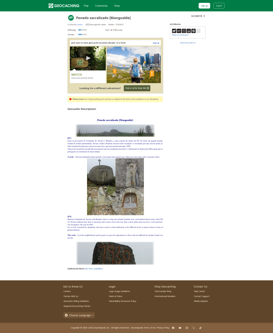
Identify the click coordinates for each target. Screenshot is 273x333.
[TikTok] (200, 328)
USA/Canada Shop (163, 291)
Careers (67, 291)
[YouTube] (180, 328)
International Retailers (165, 296)
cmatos (80, 24)
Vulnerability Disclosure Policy (122, 301)
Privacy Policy (163, 327)
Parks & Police (115, 296)
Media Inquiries (201, 301)
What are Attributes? (180, 35)
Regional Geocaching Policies (77, 306)
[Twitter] (193, 328)
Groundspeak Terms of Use (143, 327)
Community (101, 5)
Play (86, 5)
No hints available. (93, 268)
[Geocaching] (64, 6)
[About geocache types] (71, 17)
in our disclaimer (151, 99)
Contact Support (201, 296)
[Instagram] (187, 328)
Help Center (199, 291)
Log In (219, 5)
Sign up (204, 5)
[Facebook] (173, 328)
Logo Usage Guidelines (119, 291)
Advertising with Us (188, 43)
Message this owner (98, 24)
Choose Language (80, 315)
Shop (117, 5)
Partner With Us (71, 296)
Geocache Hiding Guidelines (76, 301)
